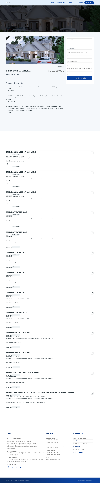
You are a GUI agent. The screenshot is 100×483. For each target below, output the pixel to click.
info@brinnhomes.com (53, 460)
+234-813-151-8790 (52, 440)
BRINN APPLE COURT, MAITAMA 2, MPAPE (22, 372)
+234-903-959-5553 (53, 455)
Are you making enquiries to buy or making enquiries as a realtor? (77, 53)
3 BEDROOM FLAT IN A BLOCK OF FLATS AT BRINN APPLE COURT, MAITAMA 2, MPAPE (40, 392)
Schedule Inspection (80, 78)
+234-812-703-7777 (52, 453)
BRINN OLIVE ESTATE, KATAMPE (18, 332)
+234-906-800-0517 (52, 443)
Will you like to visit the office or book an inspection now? (79, 69)
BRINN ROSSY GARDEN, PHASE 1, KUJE (21, 152)
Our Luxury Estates (72, 61)
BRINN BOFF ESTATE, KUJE (16, 212)
